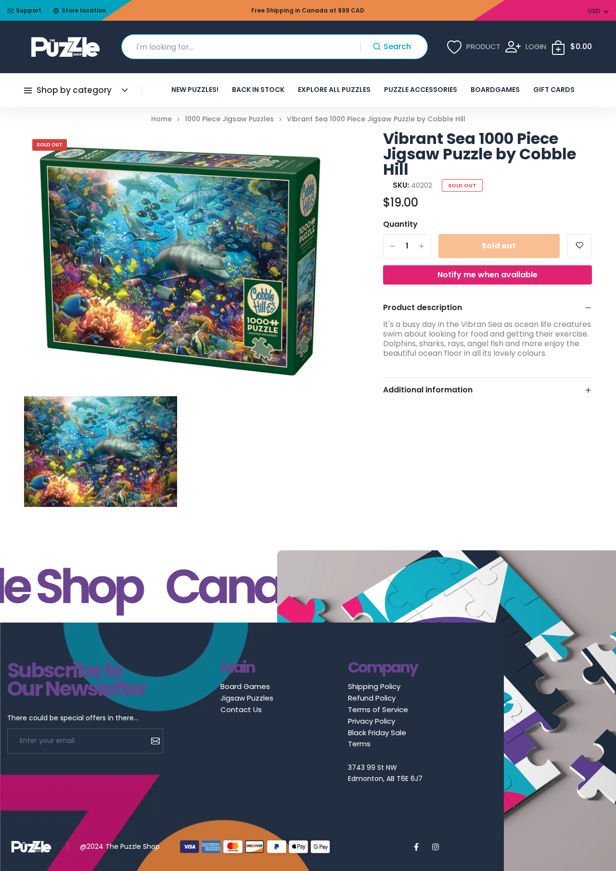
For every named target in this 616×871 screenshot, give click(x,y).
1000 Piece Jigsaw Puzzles (229, 119)
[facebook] (416, 847)
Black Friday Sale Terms (377, 738)
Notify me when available (487, 274)
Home (161, 119)
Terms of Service (378, 709)
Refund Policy (372, 698)
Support (28, 10)
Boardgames (495, 89)
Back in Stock (258, 89)
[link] (320, 150)
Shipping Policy (374, 686)
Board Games (245, 686)
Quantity (400, 224)
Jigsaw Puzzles (246, 698)
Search (397, 46)
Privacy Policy (371, 721)
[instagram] (435, 847)
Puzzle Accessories (420, 89)
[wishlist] (579, 246)
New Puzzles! (194, 89)
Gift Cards (554, 89)
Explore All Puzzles (334, 89)
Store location (84, 10)
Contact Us (241, 709)
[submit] (152, 741)
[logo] (65, 47)
